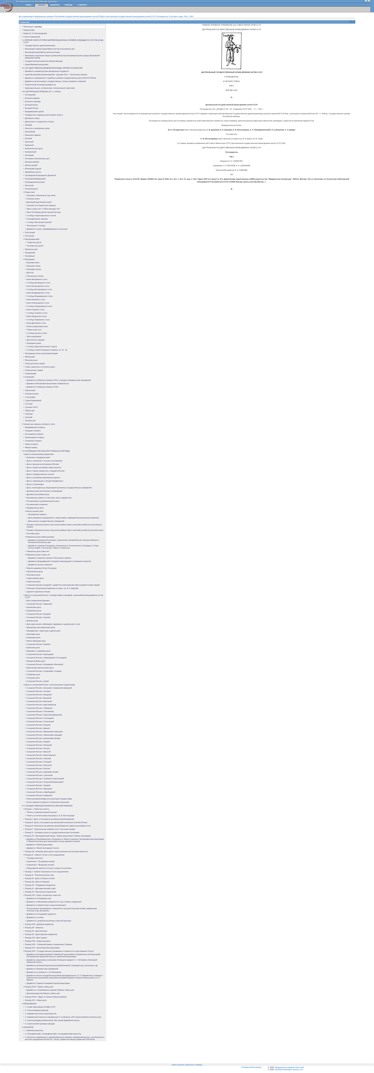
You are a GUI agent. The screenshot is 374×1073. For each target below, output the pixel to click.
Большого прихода (33, 101)
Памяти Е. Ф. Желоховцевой (35, 33)
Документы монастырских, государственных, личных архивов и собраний (55, 81)
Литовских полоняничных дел (37, 159)
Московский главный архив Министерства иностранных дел (50, 49)
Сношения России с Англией (38, 691)
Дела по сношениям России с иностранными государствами (50, 685)
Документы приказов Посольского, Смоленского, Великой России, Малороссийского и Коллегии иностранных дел (63, 541)
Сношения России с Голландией (40, 718)
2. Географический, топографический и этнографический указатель (53, 1034)
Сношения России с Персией (39, 758)
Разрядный (29, 259)
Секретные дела (33, 582)
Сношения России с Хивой (38, 681)
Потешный (29, 236)
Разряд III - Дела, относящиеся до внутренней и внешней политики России (56, 822)
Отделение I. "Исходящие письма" (41, 861)
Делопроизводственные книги (39, 202)
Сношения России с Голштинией (40, 722)
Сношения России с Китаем (38, 748)
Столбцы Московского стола (38, 283)
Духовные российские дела (38, 494)
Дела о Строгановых (35, 484)
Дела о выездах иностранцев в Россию (43, 464)
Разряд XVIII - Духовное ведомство (39, 924)
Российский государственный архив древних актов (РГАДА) (80, 16)
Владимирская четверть (35, 427)
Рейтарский (30, 357)
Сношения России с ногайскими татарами (44, 671)
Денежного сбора (32, 118)
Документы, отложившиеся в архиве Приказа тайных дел (50, 990)
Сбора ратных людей (34, 370)
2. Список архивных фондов (36, 1010)
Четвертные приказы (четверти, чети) (39, 424)
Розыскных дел (31, 360)
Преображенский (32, 239)
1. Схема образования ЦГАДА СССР (40, 1007)
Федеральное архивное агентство (289, 1067)
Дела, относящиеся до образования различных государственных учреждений (59, 488)
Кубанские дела (33, 648)
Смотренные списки (35, 276)
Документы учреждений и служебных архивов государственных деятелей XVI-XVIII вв (60, 78)
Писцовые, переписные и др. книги (41, 195)
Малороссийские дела (36, 661)
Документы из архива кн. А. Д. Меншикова (44, 972)
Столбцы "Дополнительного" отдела (42, 347)
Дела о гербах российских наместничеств (44, 468)
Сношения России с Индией (38, 742)
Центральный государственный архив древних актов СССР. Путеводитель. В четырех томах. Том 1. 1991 (149, 16)
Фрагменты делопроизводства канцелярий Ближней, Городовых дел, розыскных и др (62, 965)
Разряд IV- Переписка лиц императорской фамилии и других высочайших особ (58, 826)
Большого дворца (32, 98)
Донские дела (32, 621)
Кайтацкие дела (33, 634)
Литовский (29, 155)
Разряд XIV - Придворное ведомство (40, 885)
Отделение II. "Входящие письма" (40, 865)
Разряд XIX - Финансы (34, 928)
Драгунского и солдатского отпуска (39, 122)
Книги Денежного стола (36, 323)
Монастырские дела (35, 511)
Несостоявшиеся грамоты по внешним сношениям (48, 802)
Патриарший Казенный (35, 182)
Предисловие (29, 30)
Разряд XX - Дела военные (36, 931)
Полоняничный (31, 189)
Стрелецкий (30, 397)
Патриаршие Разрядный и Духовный (40, 175)
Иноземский (30, 132)
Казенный (29, 142)
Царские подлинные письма (38, 592)
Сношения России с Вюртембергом (41, 705)
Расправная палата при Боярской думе (41, 353)
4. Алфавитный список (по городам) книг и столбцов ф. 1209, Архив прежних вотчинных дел (63, 1017)
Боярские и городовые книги (38, 457)
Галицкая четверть (33, 431)
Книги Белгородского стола (38, 286)
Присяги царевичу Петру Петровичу (42, 568)
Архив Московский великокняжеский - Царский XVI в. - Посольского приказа (56, 75)
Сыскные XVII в (31, 407)
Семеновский (30, 374)
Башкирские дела (34, 611)
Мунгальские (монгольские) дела (40, 668)
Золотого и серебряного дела (37, 128)
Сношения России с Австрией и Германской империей (49, 688)
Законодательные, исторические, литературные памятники (50, 88)
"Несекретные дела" (35, 246)
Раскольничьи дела (35, 572)
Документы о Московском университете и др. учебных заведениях (54, 902)
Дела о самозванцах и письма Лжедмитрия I (45, 481)
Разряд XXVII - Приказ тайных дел (39, 987)
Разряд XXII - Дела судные (36, 938)
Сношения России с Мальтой (39, 752)
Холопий (28, 417)
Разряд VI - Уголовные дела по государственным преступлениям (52, 833)
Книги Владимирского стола (38, 293)
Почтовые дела (33, 534)
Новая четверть (31, 444)
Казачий (28, 138)
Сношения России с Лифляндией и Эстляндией (46, 658)
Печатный (29, 185)
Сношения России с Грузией (38, 617)
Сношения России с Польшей (39, 762)
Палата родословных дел (37, 326)
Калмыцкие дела (33, 638)
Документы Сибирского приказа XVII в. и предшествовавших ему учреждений (59, 380)
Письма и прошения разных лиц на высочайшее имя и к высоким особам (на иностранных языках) (64, 526)
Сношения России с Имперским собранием (45, 732)
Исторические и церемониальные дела (43, 501)
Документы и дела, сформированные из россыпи (47, 229)
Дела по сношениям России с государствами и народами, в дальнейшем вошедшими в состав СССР (64, 596)
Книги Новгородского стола (38, 303)
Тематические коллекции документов (40, 85)
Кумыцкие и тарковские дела (38, 651)
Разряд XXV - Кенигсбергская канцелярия (42, 948)
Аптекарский (30, 95)
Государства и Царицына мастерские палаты (44, 115)
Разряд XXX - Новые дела (36, 1000)
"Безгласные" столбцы (36, 226)
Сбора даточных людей (35, 364)
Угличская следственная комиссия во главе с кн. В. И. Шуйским (52, 588)
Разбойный (29, 256)
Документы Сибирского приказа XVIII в (42, 387)
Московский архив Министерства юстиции (42, 52)
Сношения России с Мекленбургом (41, 755)
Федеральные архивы (44, 16)
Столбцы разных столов (37, 333)
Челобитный (30, 421)
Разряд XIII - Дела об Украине (37, 882)
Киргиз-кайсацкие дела (36, 641)
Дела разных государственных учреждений (46, 521)
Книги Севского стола (35, 310)
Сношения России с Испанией (39, 745)
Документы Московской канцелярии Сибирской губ (48, 384)
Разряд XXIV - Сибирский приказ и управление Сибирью (48, 944)
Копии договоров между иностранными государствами (49, 799)
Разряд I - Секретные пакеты (37, 809)
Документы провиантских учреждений (42, 969)
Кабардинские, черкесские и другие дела (43, 631)
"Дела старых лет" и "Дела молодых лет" (43, 209)
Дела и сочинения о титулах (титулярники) (44, 461)
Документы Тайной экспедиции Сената (43, 848)
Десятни (30, 273)
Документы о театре (35, 917)
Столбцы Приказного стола (38, 320)
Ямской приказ (31, 448)
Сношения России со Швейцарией (41, 792)
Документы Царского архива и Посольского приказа (49, 558)
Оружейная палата (33, 172)
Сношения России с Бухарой (39, 614)
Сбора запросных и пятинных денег (40, 367)
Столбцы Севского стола (37, 313)
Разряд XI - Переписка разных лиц (39, 875)
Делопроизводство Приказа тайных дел (43, 993)
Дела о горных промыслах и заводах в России (46, 471)
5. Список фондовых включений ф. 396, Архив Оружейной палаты (52, 1020)
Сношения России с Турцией (38, 785)
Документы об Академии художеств (41, 914)
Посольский (30, 233)
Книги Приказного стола (37, 316)
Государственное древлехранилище (40, 46)
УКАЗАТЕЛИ (28, 1027)
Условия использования (251, 1067)
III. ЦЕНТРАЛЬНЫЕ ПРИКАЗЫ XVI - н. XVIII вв (41, 92)
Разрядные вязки (34, 343)
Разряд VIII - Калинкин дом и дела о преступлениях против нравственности (56, 852)
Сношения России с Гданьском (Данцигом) (44, 715)
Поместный (30, 192)
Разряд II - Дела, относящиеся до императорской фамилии (49, 819)
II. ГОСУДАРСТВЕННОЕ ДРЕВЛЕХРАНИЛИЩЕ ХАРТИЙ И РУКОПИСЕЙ (52, 68)
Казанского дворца (33, 135)
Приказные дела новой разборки (40, 537)
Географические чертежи (37, 219)
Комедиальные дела (35, 508)
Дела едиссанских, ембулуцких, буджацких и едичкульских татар (53, 624)
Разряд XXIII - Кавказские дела (37, 941)
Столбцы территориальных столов (41, 216)
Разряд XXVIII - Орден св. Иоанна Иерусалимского (46, 997)
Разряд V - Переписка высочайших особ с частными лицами (50, 829)
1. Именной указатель (34, 1030)
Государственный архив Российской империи (44, 61)
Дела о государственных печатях (40, 474)
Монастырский (31, 165)
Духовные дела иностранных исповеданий (44, 491)
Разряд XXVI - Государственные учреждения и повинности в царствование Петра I (59, 951)
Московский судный (33, 169)
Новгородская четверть (34, 437)
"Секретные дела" (34, 242)
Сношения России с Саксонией (40, 775)
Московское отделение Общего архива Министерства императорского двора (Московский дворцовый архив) (62, 57)
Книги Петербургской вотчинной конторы (44, 212)
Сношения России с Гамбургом (39, 708)
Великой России (31, 108)
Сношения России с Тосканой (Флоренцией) (45, 782)
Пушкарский (30, 253)
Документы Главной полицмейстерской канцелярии (48, 983)
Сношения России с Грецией (39, 725)
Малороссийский (32, 162)
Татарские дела (33, 678)
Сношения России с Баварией (39, 695)
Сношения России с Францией (39, 789)
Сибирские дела (33, 675)
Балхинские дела (34, 607)
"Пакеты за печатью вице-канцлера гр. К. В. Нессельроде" (51, 816)
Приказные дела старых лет (38, 555)
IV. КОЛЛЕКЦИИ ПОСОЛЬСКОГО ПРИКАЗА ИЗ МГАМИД (46, 451)
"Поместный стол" (34, 330)
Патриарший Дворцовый (35, 179)
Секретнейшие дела (35, 578)
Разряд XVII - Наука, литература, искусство (43, 895)
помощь (68, 5)
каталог (181, 1065)
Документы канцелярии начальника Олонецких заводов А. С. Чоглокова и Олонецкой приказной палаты (62, 961)
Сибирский (29, 377)
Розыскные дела (33, 575)
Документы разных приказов (40, 565)
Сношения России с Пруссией (39, 765)
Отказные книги (33, 199)
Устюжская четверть (33, 441)
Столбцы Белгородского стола (39, 289)
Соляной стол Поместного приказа (41, 205)
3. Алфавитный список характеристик (40, 1014)
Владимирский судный (34, 112)
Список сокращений (31, 37)
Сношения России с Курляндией (40, 654)
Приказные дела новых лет (38, 551)
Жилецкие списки (34, 269)
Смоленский (30, 390)
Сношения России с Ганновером (40, 711)
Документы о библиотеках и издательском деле (46, 905)
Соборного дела (32, 394)
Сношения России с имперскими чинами (43, 738)
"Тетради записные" (35, 858)
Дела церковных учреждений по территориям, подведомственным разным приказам (63, 518)
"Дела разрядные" (34, 337)
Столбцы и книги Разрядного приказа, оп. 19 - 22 (47, 350)
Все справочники (26, 16)
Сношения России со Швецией (39, 795)
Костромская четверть (34, 434)
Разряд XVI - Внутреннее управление (40, 892)
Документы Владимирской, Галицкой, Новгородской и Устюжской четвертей (59, 561)
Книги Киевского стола (36, 300)
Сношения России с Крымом (38, 644)
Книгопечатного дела (34, 149)
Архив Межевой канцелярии (36, 65)
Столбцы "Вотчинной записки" (39, 222)
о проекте (82, 5)
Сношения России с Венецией (39, 701)
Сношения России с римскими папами (42, 772)
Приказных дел (31, 249)
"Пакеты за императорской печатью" (42, 812)
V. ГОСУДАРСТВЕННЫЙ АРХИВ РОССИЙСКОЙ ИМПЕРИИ (47, 806)
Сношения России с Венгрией (39, 698)
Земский (28, 125)
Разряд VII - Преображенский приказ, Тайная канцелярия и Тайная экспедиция (58, 836)
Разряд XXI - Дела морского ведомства (41, 934)
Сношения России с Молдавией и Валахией (45, 664)
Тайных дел (30, 411)
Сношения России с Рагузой (38, 769)
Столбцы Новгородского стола (39, 306)
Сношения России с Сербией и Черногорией (45, 779)
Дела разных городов (35, 340)
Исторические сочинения (37, 504)
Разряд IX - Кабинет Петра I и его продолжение (45, 855)
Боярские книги (33, 263)
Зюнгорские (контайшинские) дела (41, 627)
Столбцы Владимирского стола (40, 296)
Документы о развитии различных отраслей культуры (49, 921)
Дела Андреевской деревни (38, 601)
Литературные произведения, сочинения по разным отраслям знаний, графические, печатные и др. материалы (62, 910)
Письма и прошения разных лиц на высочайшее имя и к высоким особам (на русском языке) (65, 530)
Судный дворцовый (33, 400)
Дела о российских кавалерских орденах (43, 478)
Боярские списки (33, 266)
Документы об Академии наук (39, 898)
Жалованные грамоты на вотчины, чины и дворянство (49, 498)
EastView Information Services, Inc (289, 1070)
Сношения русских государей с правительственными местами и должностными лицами (63, 585)
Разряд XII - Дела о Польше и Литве (40, 878)
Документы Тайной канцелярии (40, 845)
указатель (55, 5)
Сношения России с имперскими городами (44, 735)
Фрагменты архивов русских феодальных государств (47, 71)
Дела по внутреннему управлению (39, 454)
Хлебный (29, 414)
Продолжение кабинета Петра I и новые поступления (49, 868)
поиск (28, 5)
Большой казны (31, 105)
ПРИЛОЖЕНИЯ (29, 1004)
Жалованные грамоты (37, 514)
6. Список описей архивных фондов (40, 1024)
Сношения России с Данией (38, 728)
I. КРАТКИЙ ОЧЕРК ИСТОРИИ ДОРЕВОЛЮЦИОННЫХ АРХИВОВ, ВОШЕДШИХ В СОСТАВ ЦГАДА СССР (63, 41)
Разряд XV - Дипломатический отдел (40, 888)
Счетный (28, 404)
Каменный (29, 145)
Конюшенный (30, 152)
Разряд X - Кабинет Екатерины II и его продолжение (47, 872)
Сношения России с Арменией (39, 604)
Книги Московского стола (37, 279)
